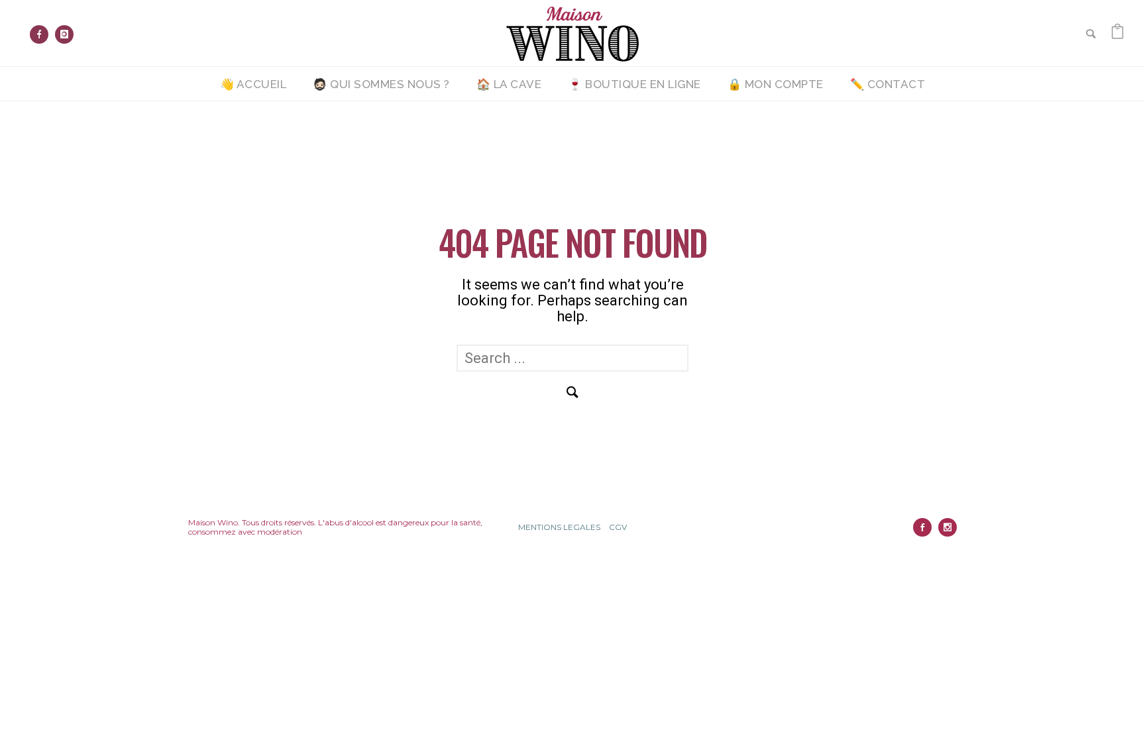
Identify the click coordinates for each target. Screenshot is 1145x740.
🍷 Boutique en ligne (634, 84)
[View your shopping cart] (1117, 33)
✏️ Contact (888, 84)
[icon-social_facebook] (925, 527)
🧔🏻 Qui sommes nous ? (381, 84)
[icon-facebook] (42, 34)
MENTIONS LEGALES (559, 527)
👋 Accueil (253, 84)
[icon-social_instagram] (947, 527)
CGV (618, 527)
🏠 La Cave (509, 84)
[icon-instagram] (64, 34)
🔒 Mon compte (776, 84)
